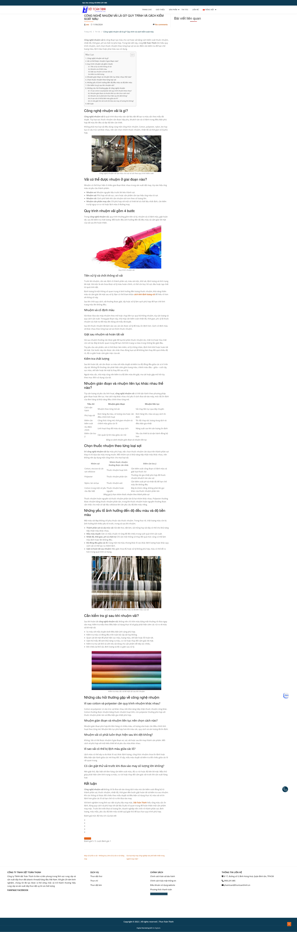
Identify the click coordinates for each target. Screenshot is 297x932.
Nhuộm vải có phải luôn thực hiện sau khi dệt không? (109, 96)
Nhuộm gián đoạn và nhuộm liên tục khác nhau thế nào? (109, 77)
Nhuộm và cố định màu (99, 69)
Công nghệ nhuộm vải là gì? (98, 58)
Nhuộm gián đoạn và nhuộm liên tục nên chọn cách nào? (110, 93)
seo (87, 24)
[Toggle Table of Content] (131, 55)
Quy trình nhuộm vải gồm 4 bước (100, 64)
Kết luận (90, 104)
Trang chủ (147, 10)
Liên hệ (195, 10)
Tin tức (184, 10)
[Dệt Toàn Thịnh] (94, 10)
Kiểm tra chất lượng (97, 74)
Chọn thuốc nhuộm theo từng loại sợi (101, 80)
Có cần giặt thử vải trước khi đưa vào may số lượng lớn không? (112, 101)
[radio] (127, 819)
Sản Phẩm (173, 10)
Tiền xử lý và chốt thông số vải (101, 67)
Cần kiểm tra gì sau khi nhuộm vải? (100, 85)
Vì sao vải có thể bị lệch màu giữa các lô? (104, 98)
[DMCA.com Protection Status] (159, 894)
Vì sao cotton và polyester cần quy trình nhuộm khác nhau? (111, 91)
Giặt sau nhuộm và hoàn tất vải (101, 72)
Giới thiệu (160, 10)
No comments (161, 24)
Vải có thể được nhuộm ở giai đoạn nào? (102, 61)
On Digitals (156, 928)
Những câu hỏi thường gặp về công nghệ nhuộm (106, 88)
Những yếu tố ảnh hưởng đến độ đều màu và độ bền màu (109, 82)
